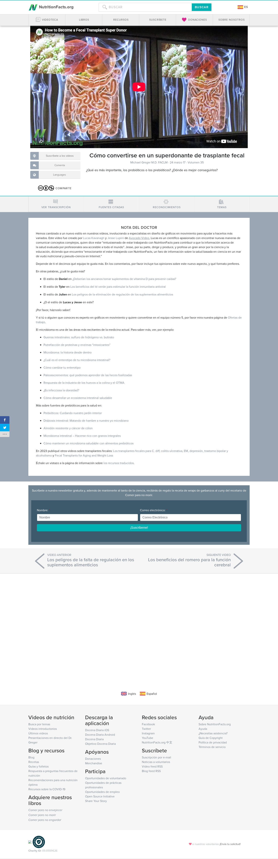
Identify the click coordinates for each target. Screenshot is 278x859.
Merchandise (93, 763)
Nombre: (43, 510)
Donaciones (93, 759)
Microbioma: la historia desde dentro (67, 352)
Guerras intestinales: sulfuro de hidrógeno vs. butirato (78, 337)
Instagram (148, 733)
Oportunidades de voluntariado (105, 778)
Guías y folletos (38, 766)
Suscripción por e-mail (156, 757)
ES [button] (245, 7)
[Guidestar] (29, 842)
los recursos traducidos (118, 463)
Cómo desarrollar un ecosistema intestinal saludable (77, 398)
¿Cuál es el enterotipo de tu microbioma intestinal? (76, 360)
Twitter (146, 729)
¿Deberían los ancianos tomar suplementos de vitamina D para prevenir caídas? (124, 279)
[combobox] (145, 7)
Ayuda (203, 729)
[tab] (56, 204)
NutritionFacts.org (56, 7)
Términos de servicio (212, 747)
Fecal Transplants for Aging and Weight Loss (84, 455)
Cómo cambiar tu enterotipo (62, 367)
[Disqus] (139, 626)
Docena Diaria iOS (97, 730)
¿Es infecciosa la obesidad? (61, 390)
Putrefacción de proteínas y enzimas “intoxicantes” (76, 345)
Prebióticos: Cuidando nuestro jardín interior (72, 413)
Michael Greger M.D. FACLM (149, 162)
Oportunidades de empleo (102, 792)
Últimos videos (38, 733)
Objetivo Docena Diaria (100, 744)
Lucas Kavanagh (93, 238)
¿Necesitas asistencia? (213, 733)
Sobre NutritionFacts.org (215, 724)
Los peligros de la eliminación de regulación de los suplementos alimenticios (122, 294)
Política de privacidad (213, 742)
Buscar (201, 7)
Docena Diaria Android (100, 734)
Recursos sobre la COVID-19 (46, 789)
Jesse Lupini (115, 238)
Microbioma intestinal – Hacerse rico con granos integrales (82, 436)
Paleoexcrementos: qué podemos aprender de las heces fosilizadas (87, 375)
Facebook (148, 724)
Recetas (33, 762)
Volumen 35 (196, 162)
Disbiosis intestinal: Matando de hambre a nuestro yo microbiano (86, 420)
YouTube (147, 738)
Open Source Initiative (100, 796)
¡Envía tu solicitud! (230, 844)
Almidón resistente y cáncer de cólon (68, 428)
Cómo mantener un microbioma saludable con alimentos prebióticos (88, 443)
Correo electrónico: (153, 510)
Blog (31, 757)
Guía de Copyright (211, 738)
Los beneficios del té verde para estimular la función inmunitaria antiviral (118, 287)
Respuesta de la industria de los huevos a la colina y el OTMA (83, 383)
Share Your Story (96, 801)
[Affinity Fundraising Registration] (38, 842)
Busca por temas (39, 724)
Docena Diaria (94, 739)
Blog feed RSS (151, 771)
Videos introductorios (42, 729)
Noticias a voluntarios (156, 762)
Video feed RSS (152, 766)
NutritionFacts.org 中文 (157, 742)
